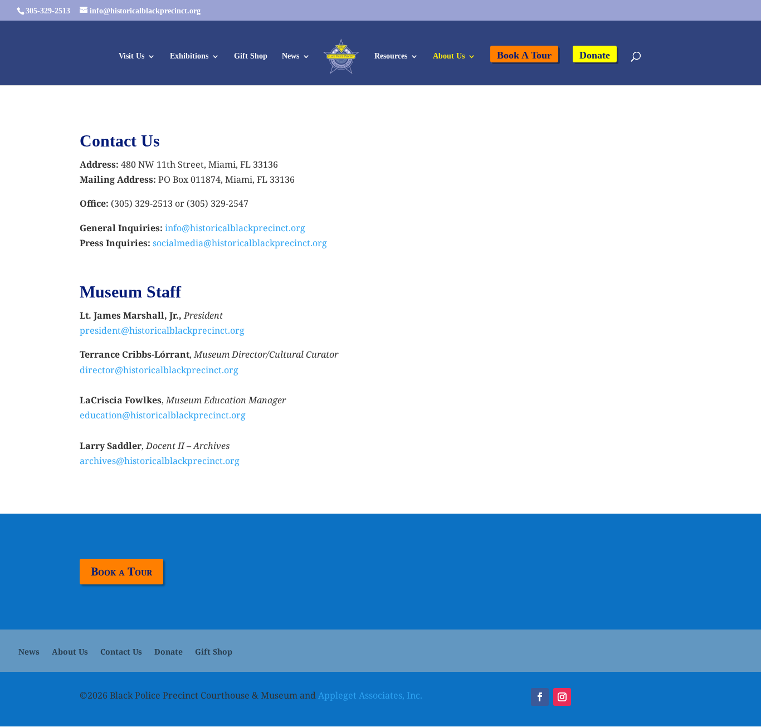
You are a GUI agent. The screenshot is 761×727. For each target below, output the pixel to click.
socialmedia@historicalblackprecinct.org (240, 243)
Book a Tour (121, 571)
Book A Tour (524, 55)
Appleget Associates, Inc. (370, 695)
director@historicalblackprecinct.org (159, 370)
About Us (449, 56)
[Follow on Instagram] (562, 697)
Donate (594, 55)
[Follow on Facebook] (540, 697)
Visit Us (131, 56)
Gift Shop (250, 56)
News (290, 56)
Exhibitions (189, 56)
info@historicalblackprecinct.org (235, 228)
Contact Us (121, 652)
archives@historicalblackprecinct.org (160, 461)
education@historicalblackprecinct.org (163, 415)
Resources (390, 56)
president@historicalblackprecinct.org (162, 330)
